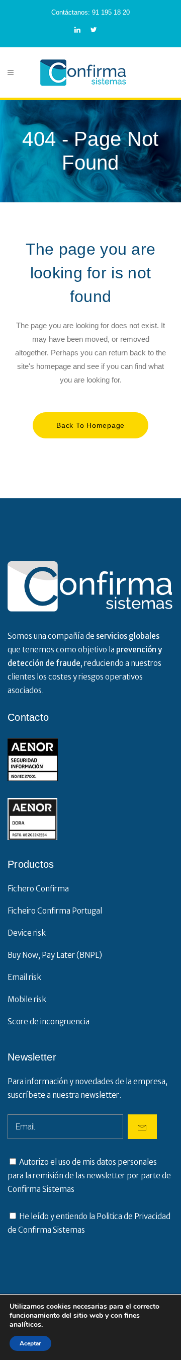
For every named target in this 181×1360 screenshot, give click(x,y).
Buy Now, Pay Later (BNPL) (55, 955)
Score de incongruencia (48, 1021)
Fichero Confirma (38, 888)
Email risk (24, 977)
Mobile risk (27, 999)
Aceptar (30, 1343)
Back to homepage (90, 425)
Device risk (27, 933)
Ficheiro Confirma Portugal (55, 911)
